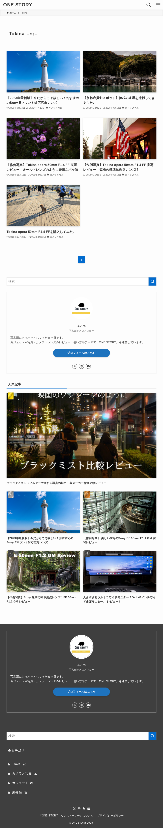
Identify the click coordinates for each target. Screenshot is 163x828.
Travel (19, 764)
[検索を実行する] (152, 281)
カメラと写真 (25, 773)
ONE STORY (17, 4)
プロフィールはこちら (81, 352)
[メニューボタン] (158, 5)
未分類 (19, 792)
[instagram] (81, 366)
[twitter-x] (74, 366)
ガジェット (23, 783)
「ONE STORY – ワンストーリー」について (66, 815)
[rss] (84, 808)
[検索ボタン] (148, 5)
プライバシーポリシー (110, 815)
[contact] (88, 366)
